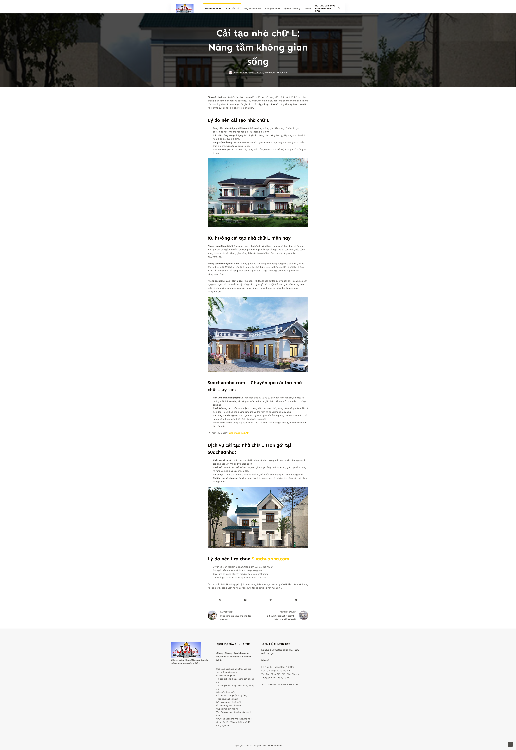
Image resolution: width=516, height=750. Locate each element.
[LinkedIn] (295, 599)
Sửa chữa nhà (285, 650)
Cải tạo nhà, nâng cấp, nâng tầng (231, 695)
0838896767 (273, 684)
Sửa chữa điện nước (225, 692)
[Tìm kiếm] (339, 8)
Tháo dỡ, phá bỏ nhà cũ (227, 699)
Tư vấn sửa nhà (231, 8)
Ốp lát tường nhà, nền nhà (228, 705)
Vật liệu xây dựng (291, 8)
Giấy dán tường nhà (225, 675)
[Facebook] (220, 599)
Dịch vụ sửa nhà (213, 8)
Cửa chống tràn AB (239, 433)
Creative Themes (273, 745)
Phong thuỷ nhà (272, 8)
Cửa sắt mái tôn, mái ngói (228, 709)
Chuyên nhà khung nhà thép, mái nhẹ (234, 718)
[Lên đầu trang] (510, 744)
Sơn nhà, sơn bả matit (226, 672)
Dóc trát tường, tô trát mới (228, 702)
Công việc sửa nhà (252, 8)
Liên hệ (307, 8)
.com (270, 559)
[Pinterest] (270, 599)
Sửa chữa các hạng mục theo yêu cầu (233, 669)
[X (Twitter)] (245, 599)
